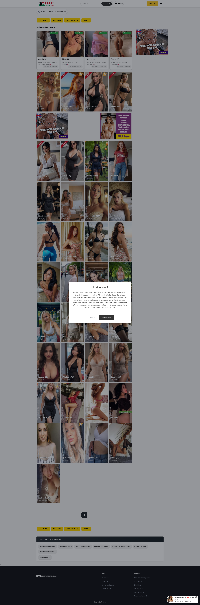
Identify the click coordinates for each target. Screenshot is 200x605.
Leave (92, 317)
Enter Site (107, 317)
